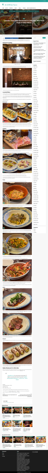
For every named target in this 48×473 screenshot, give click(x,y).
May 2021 (35, 186)
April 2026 (35, 74)
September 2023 (36, 133)
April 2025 (35, 97)
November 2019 (36, 218)
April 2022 (35, 165)
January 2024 (35, 125)
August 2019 (35, 224)
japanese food (21, 460)
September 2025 (36, 87)
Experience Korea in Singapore (21, 459)
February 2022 (36, 169)
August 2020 (35, 203)
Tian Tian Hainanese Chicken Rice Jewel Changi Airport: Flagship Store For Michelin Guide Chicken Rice (17, 423)
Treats (24, 18)
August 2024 (35, 112)
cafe (17, 454)
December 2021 (36, 173)
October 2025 (36, 85)
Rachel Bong (4, 418)
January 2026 (35, 80)
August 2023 (35, 135)
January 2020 (35, 216)
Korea (24, 460)
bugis (28, 453)
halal (17, 460)
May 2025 (35, 95)
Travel (34, 229)
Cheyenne (14, 417)
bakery (21, 453)
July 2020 (35, 205)
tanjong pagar (19, 469)
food (4, 392)
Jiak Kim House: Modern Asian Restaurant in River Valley (17, 410)
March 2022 (35, 167)
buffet (25, 453)
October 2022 (36, 154)
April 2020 (35, 211)
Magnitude (25, 472)
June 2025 (35, 93)
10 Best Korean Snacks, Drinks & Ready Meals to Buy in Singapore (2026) (7, 423)
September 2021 (36, 178)
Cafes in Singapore (19, 455)
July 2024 (35, 114)
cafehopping (21, 454)
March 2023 (35, 144)
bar (23, 453)
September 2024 (36, 110)
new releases (18, 464)
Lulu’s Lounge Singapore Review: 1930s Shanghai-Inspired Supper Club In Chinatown (27, 423)
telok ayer (23, 469)
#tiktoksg (15, 378)
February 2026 (36, 78)
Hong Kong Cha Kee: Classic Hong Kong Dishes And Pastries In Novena (10, 395)
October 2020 (36, 199)
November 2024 (36, 106)
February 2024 (36, 123)
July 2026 (35, 68)
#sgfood (25, 377)
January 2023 (35, 148)
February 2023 (36, 146)
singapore (19, 392)
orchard (22, 464)
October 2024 (36, 108)
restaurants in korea (23, 465)
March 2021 (35, 190)
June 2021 (35, 184)
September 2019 (36, 222)
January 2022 (35, 171)
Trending (35, 232)
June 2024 (35, 116)
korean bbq (28, 460)
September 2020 (36, 201)
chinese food (24, 455)
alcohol (18, 453)
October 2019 (36, 220)
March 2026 (35, 76)
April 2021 (35, 188)
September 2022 (36, 156)
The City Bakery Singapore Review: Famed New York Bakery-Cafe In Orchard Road (27, 410)
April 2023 (35, 142)
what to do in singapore (22, 470)
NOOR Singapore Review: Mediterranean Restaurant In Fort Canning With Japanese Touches (7, 410)
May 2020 (35, 209)
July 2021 (35, 182)
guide (28, 459)
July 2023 (35, 137)
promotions (18, 465)
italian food (7, 392)
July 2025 (35, 91)
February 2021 (36, 192)
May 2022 (35, 163)
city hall (28, 455)
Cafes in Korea (25, 454)
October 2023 (36, 131)
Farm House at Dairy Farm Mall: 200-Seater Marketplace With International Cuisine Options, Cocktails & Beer (25, 395)
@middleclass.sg (11, 375)
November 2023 (36, 129)
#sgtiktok (12, 378)
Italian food (21, 370)
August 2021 (35, 180)
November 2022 (36, 152)
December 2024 (36, 104)
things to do (26, 469)
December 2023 (36, 127)
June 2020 (35, 207)
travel (18, 470)
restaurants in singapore (14, 392)
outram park (26, 464)
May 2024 (35, 118)
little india (10, 392)
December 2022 (36, 150)
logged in (7, 402)
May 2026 (35, 72)
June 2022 (35, 161)
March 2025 (35, 99)
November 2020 (36, 197)
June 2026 (35, 70)
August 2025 (35, 89)
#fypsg (8, 378)
